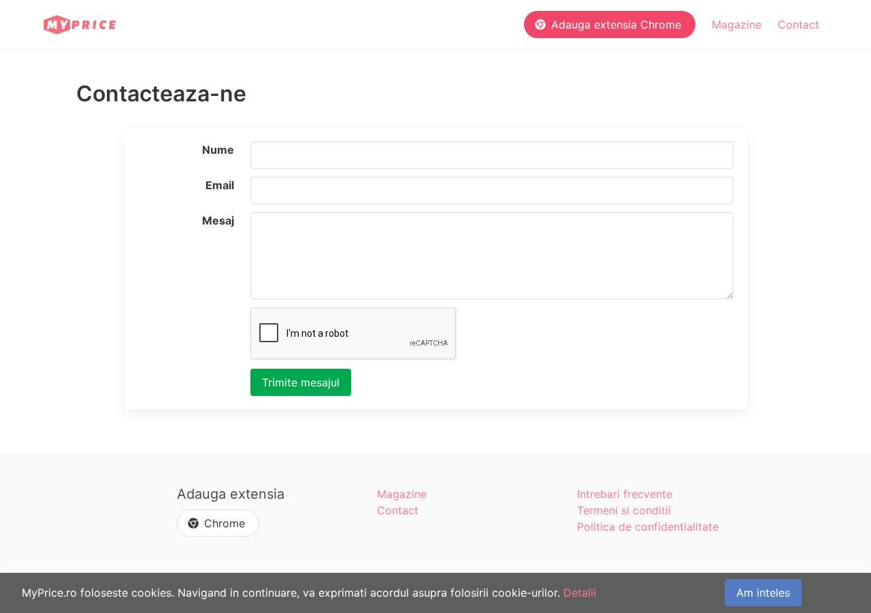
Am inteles (763, 592)
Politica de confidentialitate (648, 526)
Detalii (579, 592)
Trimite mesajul (301, 382)
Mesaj (218, 220)
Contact (798, 24)
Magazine (736, 24)
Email (220, 185)
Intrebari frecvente (624, 494)
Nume (218, 149)
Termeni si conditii (624, 510)
